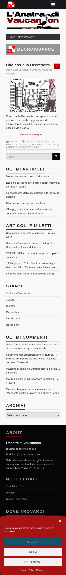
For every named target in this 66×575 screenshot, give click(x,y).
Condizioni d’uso (15, 486)
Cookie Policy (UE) (17, 498)
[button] (60, 521)
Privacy (40, 570)
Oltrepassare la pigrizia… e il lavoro (26, 203)
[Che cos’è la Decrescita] (33, 95)
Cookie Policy (27, 570)
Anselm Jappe (33, 141)
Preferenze (33, 562)
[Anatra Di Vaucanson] (33, 19)
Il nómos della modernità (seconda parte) (30, 273)
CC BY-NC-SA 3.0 (34, 467)
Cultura (10, 299)
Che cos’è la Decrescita (28, 65)
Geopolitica (12, 312)
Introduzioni (13, 318)
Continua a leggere (33, 134)
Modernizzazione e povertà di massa (27, 176)
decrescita (21, 144)
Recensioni (12, 324)
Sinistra (22, 146)
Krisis (48, 144)
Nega (33, 552)
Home (12, 37)
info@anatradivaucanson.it (27, 454)
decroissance (26, 37)
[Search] (56, 156)
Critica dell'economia (18, 293)
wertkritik (33, 146)
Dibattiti (13, 141)
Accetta (33, 541)
